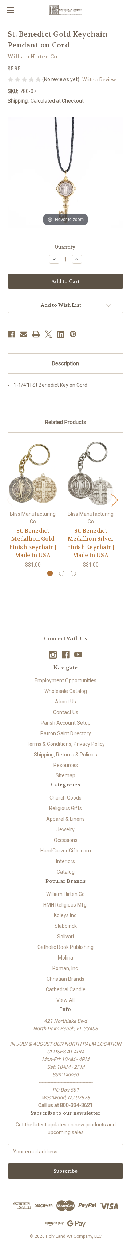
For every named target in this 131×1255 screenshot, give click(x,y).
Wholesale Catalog (65, 691)
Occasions (66, 840)
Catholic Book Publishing (65, 947)
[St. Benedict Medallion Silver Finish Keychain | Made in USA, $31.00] (91, 473)
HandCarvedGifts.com (65, 851)
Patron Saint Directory (65, 733)
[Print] (36, 334)
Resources (65, 765)
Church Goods (65, 798)
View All (65, 1000)
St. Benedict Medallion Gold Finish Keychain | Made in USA (32, 543)
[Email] (23, 334)
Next (114, 499)
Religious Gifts (65, 808)
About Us (65, 702)
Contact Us (65, 712)
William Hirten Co (65, 894)
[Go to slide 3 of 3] (73, 573)
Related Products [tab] (65, 422)
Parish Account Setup (66, 723)
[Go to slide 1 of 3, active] (50, 573)
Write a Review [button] (99, 80)
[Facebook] (11, 334)
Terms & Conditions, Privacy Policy (66, 744)
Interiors (65, 861)
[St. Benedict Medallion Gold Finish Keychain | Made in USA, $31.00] (33, 473)
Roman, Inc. (65, 968)
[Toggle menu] (10, 10)
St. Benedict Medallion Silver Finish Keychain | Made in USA (90, 543)
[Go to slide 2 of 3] (61, 573)
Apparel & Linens (65, 819)
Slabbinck (66, 926)
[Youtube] (78, 655)
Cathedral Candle (66, 989)
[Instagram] (53, 655)
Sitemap (65, 775)
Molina (65, 958)
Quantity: (65, 247)
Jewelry (65, 829)
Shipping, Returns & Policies (65, 755)
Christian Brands (65, 979)
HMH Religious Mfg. (65, 905)
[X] (48, 334)
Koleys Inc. (66, 915)
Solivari (65, 936)
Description (65, 363)
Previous (9, 499)
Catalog (66, 872)
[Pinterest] (73, 334)
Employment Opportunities (65, 680)
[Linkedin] (60, 334)
